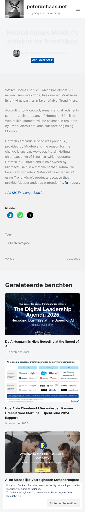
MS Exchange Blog (26, 193)
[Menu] (78, 9)
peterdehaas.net (47, 6)
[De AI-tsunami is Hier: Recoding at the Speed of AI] (42, 314)
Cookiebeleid (13, 495)
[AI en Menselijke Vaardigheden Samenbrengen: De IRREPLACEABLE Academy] (42, 452)
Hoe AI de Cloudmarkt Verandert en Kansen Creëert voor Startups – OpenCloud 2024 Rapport (39, 413)
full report (72, 183)
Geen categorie (42, 60)
